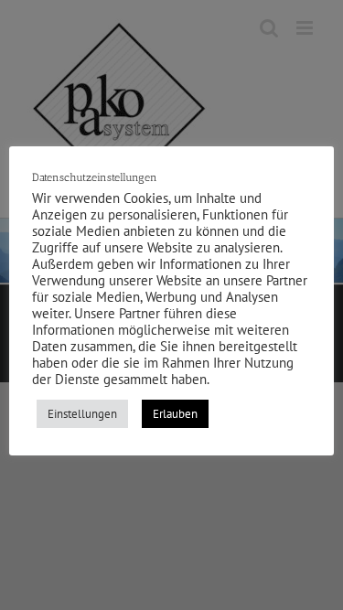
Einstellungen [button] (82, 414)
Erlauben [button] (175, 414)
